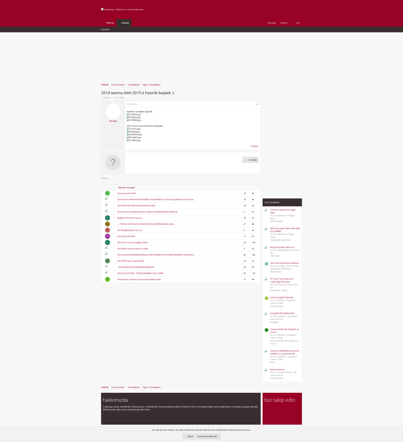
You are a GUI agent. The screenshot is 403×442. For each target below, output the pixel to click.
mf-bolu (107, 97)
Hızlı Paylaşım (276, 221)
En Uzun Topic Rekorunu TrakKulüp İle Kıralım (282, 280)
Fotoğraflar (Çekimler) (280, 240)
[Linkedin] (277, 408)
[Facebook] (266, 408)
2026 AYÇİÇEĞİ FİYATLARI (281, 297)
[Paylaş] (253, 104)
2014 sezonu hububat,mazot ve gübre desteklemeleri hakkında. (147, 211)
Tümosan (274, 255)
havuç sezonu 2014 (126, 193)
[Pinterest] (283, 408)
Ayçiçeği (274, 322)
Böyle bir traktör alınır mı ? (282, 247)
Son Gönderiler (272, 202)
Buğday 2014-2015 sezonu (129, 217)
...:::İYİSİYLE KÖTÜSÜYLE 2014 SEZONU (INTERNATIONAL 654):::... (146, 224)
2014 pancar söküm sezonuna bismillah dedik (139, 279)
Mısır (272, 362)
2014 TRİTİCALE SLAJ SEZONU (130, 260)
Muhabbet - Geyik (278, 290)
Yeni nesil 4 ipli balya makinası (284, 263)
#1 (257, 104)
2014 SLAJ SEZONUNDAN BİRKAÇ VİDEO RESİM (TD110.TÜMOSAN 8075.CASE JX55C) (155, 254)
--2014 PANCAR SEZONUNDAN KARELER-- (136, 267)
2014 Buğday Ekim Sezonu (129, 230)
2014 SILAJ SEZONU (126, 236)
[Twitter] (294, 408)
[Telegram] (288, 408)
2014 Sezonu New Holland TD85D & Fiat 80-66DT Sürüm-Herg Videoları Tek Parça (155, 199)
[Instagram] (272, 408)
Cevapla (254, 146)
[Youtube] (266, 415)
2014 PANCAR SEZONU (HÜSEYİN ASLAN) (136, 205)
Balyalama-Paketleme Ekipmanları (280, 270)
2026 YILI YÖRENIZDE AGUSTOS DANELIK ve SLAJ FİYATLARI (284, 352)
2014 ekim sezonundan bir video (132, 248)
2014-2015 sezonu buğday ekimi (132, 242)
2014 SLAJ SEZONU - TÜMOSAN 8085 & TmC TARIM (140, 273)
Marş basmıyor (277, 369)
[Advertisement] (201, 56)
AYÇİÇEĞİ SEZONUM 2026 (282, 313)
